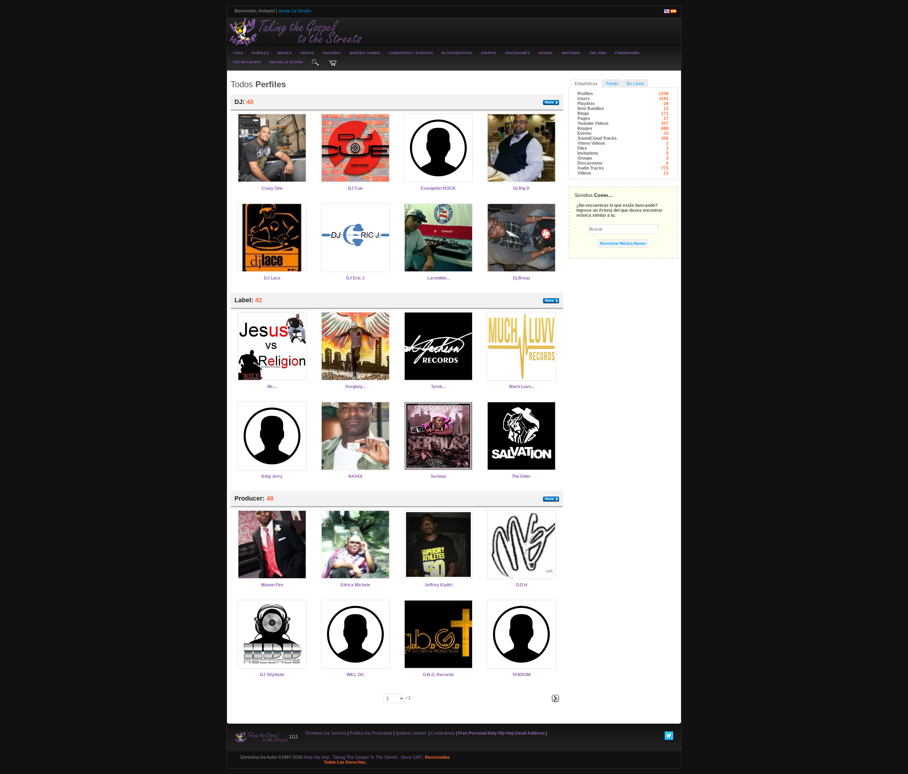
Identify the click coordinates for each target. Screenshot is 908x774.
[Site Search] (315, 63)
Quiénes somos (364, 53)
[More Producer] (551, 499)
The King (598, 53)
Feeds (612, 83)
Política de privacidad (371, 733)
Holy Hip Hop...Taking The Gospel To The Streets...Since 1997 (363, 757)
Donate (545, 53)
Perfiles (260, 53)
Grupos (489, 53)
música (285, 53)
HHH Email (571, 53)
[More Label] (551, 301)
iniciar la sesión (286, 62)
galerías (331, 53)
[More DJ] (551, 102)
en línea (635, 83)
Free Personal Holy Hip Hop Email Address (501, 733)
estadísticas (586, 83)
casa (238, 53)
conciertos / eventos (411, 53)
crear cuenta (247, 62)
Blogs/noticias (457, 53)
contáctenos (443, 733)
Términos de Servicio (326, 733)
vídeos (307, 53)
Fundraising (627, 53)
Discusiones (517, 53)
